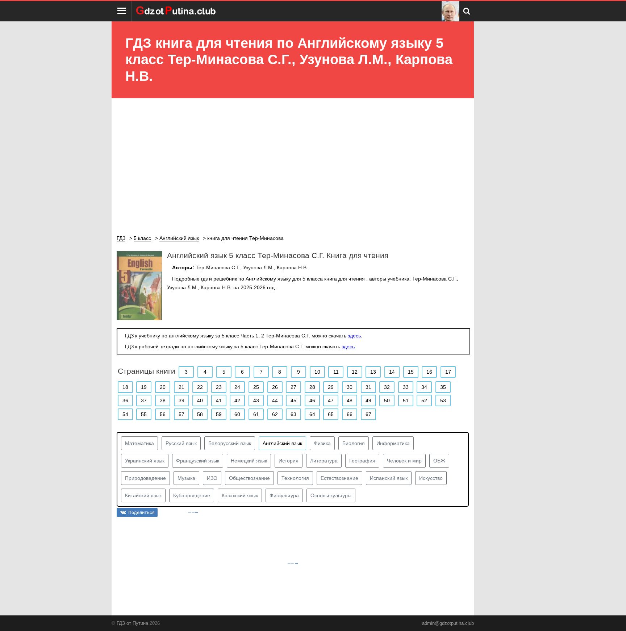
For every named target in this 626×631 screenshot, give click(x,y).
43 (256, 400)
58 (200, 414)
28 (312, 387)
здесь (354, 336)
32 (387, 387)
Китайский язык (143, 495)
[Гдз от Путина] (177, 11)
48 (349, 400)
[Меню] (122, 11)
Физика (322, 443)
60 (237, 414)
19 (144, 387)
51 (406, 400)
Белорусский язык (229, 443)
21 (181, 387)
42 (237, 400)
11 (336, 372)
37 (144, 400)
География (362, 461)
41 (219, 400)
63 (293, 414)
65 (331, 414)
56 (163, 414)
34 (424, 387)
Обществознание (249, 478)
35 (443, 387)
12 (355, 372)
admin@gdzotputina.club (448, 623)
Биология (353, 443)
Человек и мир (404, 461)
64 (312, 414)
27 (293, 387)
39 (181, 400)
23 (219, 387)
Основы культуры (330, 495)
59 (219, 414)
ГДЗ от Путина (132, 623)
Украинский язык (144, 461)
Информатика (393, 443)
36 (125, 400)
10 (317, 372)
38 (163, 400)
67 (368, 414)
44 (275, 400)
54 (125, 414)
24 (237, 387)
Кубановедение (191, 495)
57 (181, 414)
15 (411, 372)
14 (392, 372)
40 (200, 400)
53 (443, 400)
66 (349, 414)
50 (387, 400)
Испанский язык (389, 478)
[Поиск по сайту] (466, 11)
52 (424, 400)
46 (312, 400)
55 (144, 414)
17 (448, 372)
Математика (139, 443)
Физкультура (284, 495)
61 (256, 414)
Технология (295, 478)
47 (331, 400)
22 (200, 387)
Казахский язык (240, 495)
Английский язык (282, 443)
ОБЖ (439, 461)
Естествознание (339, 478)
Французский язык (197, 461)
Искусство (431, 478)
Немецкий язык (249, 461)
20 (163, 387)
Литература (324, 461)
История (289, 461)
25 (256, 387)
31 (368, 387)
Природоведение (145, 478)
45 (293, 400)
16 (429, 372)
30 (349, 387)
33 (406, 387)
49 (368, 400)
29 (331, 387)
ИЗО (212, 478)
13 (373, 372)
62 (275, 414)
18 (125, 387)
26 (275, 387)
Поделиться (141, 512)
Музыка (186, 478)
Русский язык (181, 443)
